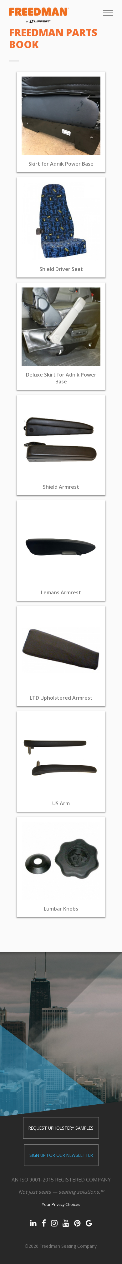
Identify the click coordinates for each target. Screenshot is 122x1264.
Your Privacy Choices (61, 1204)
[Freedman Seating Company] (39, 15)
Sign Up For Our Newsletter (61, 1155)
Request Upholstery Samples (61, 1128)
